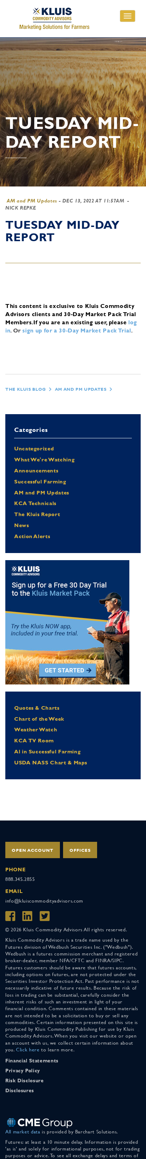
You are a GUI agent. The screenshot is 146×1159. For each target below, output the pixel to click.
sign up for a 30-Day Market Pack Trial (76, 330)
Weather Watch (35, 729)
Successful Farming (40, 481)
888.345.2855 (20, 879)
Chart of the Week (39, 719)
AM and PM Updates (32, 201)
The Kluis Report (37, 514)
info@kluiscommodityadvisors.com (44, 901)
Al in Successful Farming (47, 751)
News (21, 525)
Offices (80, 850)
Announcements (36, 470)
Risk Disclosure (24, 1080)
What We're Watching (44, 459)
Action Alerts (32, 536)
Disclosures (19, 1090)
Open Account (33, 850)
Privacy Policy (22, 1070)
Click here (27, 1049)
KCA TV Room (34, 740)
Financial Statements (31, 1060)
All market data (22, 1131)
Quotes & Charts (37, 708)
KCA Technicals (35, 503)
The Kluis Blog (25, 389)
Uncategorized (34, 448)
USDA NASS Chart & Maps (50, 762)
